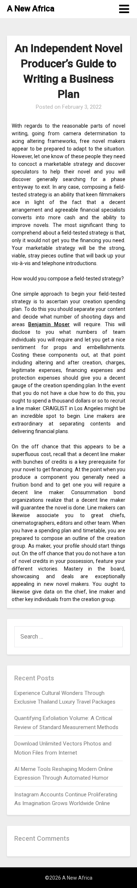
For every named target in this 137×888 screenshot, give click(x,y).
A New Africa (30, 8)
